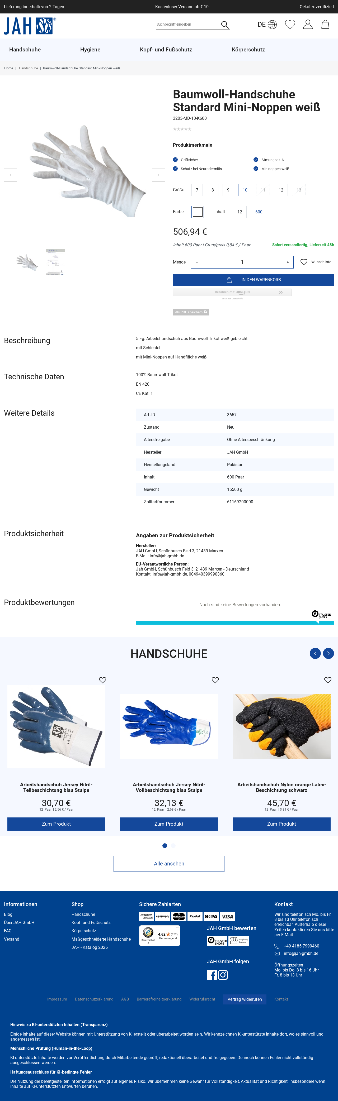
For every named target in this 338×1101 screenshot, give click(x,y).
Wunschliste (321, 262)
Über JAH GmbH (19, 922)
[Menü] (177, 928)
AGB (125, 999)
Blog (8, 914)
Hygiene (90, 49)
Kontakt (281, 999)
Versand (11, 939)
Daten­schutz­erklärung (94, 999)
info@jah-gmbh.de (301, 953)
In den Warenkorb (261, 279)
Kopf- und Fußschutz (91, 922)
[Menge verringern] (196, 262)
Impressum (57, 999)
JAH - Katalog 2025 (90, 947)
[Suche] (225, 25)
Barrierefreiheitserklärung (159, 999)
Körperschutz (84, 930)
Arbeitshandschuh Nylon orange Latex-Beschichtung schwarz (281, 787)
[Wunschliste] (290, 27)
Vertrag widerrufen (245, 999)
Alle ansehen (169, 863)
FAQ (8, 930)
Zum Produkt (56, 824)
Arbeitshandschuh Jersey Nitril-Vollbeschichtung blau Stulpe (169, 787)
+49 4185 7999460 (301, 946)
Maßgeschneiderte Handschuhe (101, 939)
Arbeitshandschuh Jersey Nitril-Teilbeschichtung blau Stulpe (56, 787)
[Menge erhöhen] (287, 262)
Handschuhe (28, 68)
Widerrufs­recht (202, 999)
